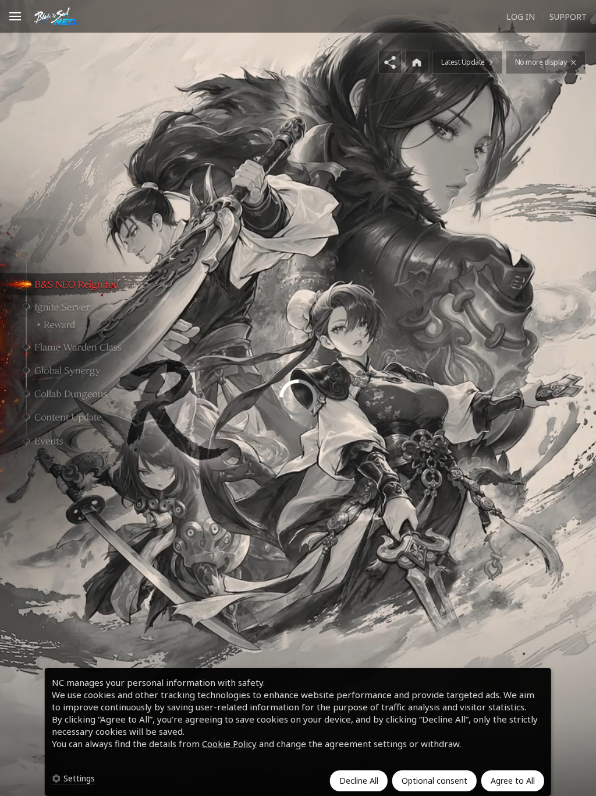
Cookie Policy (229, 743)
